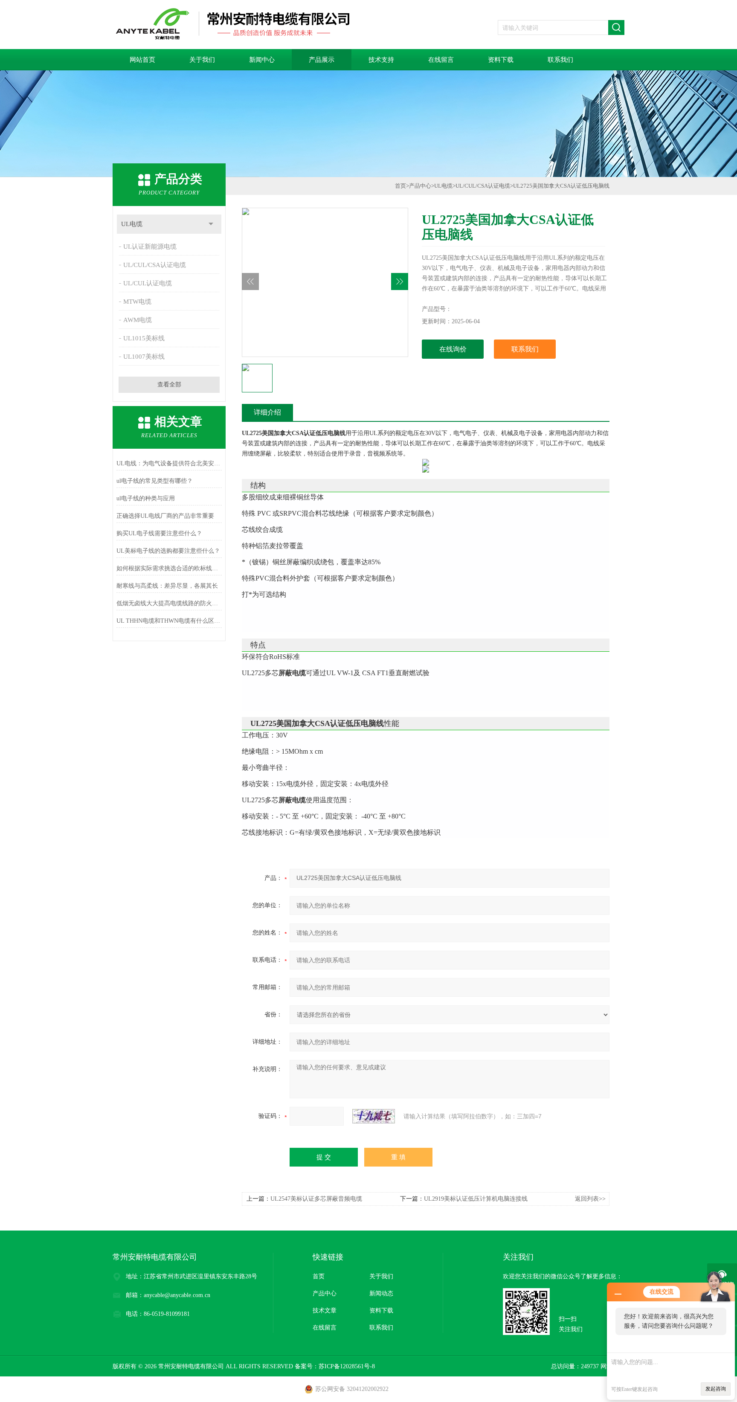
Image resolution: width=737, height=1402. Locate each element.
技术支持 (381, 59)
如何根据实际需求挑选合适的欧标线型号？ (169, 568)
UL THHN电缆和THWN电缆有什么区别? (169, 621)
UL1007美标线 (144, 356)
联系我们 (560, 59)
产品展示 (321, 59)
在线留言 (441, 59)
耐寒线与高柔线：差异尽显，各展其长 (167, 586)
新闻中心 (262, 59)
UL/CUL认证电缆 (147, 283)
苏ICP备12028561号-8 (347, 1366)
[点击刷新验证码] (373, 1116)
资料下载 (501, 59)
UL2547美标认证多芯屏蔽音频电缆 (316, 1199)
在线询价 (453, 349)
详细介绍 (267, 412)
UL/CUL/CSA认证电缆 (154, 264)
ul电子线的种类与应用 (145, 498)
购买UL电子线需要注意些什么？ (159, 533)
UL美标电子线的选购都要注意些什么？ (168, 551)
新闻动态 (381, 1293)
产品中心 (420, 186)
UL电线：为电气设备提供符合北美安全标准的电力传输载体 (169, 463)
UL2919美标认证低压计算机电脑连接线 (476, 1199)
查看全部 (169, 384)
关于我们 (202, 59)
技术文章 (325, 1310)
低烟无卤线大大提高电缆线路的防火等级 (169, 603)
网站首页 (142, 59)
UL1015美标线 (144, 338)
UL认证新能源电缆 (150, 246)
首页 (400, 186)
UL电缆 (131, 224)
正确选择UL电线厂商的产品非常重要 (165, 516)
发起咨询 (715, 1389)
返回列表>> (590, 1199)
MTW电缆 (137, 301)
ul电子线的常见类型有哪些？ (154, 481)
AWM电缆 (137, 319)
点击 (210, 224)
